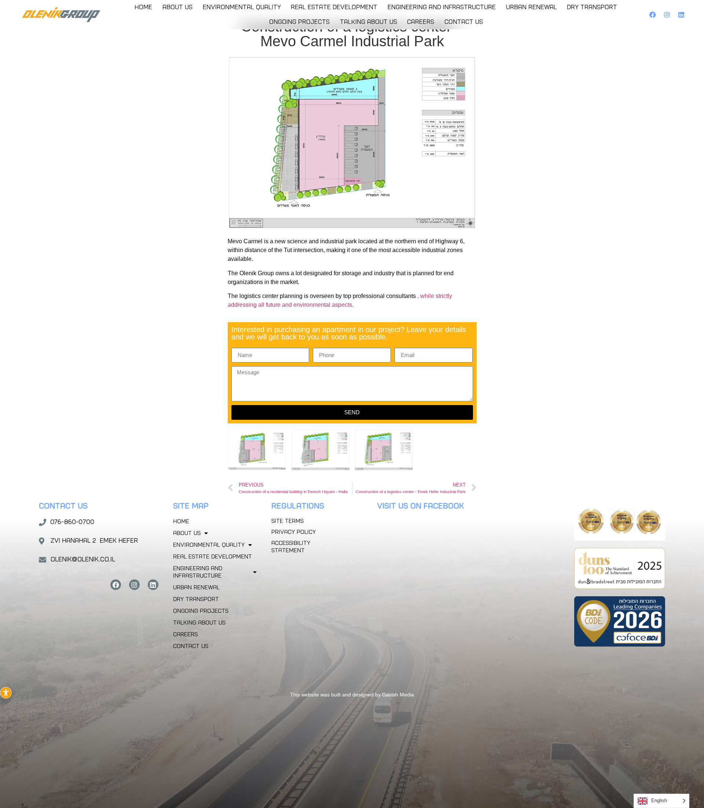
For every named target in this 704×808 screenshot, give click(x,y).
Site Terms (287, 521)
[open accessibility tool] (6, 693)
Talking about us (368, 22)
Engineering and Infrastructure (442, 7)
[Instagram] (666, 15)
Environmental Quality (242, 7)
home (143, 7)
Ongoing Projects (299, 22)
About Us (177, 7)
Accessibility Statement (290, 546)
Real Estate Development (334, 7)
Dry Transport (592, 7)
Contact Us (463, 22)
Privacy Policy (293, 532)
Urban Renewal (531, 7)
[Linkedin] (681, 15)
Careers (420, 22)
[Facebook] (653, 15)
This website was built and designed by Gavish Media (352, 695)
